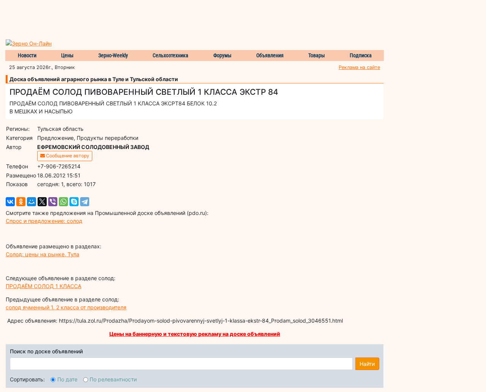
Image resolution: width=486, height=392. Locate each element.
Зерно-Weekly (113, 55)
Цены (67, 55)
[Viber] (52, 201)
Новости (27, 55)
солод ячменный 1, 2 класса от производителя (66, 307)
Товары (316, 55)
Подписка (361, 55)
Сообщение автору (67, 155)
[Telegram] (84, 201)
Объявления (270, 55)
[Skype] (74, 201)
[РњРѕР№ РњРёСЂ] (31, 201)
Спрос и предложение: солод (44, 221)
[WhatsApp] (63, 201)
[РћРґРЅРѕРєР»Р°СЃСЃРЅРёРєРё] (20, 201)
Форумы (222, 55)
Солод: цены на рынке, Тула (42, 254)
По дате (67, 379)
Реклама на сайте (359, 67)
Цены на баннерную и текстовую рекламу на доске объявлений (194, 334)
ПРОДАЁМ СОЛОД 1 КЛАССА (43, 286)
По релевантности (113, 379)
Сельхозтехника (170, 55)
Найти (367, 364)
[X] (42, 201)
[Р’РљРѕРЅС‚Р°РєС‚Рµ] (10, 201)
